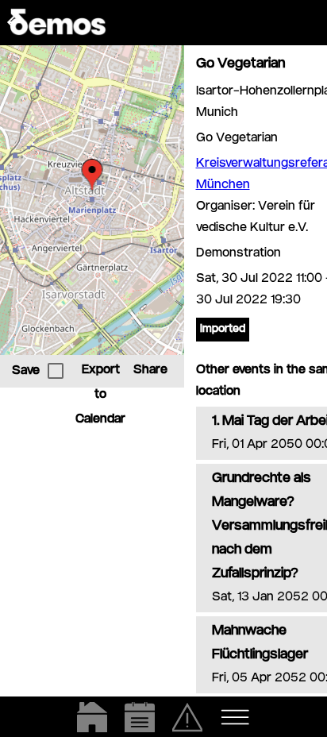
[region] (92, 200)
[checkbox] (55, 371)
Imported (222, 329)
